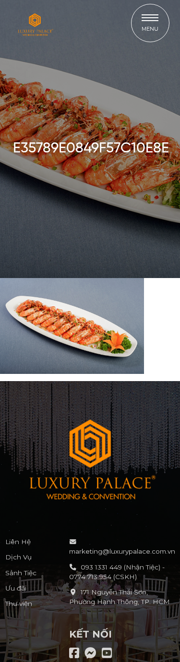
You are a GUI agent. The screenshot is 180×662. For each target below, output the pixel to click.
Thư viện (18, 603)
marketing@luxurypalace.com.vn (122, 551)
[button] (150, 23)
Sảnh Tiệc (20, 573)
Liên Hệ (18, 542)
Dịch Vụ (18, 557)
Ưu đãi (15, 588)
